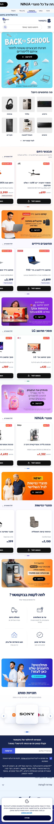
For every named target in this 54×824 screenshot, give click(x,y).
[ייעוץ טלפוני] (27, 673)
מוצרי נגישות (43, 505)
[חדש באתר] (27, 60)
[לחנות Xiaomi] (13, 715)
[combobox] (22, 27)
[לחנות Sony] (27, 714)
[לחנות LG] (40, 715)
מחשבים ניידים (42, 243)
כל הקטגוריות (49, 27)
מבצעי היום (44, 151)
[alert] (27, 15)
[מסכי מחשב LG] (27, 311)
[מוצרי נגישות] (27, 486)
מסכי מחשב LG (42, 331)
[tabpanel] (27, 60)
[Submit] (5, 27)
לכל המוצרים (8, 157)
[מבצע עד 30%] (27, 224)
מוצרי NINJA (43, 418)
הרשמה (8, 750)
